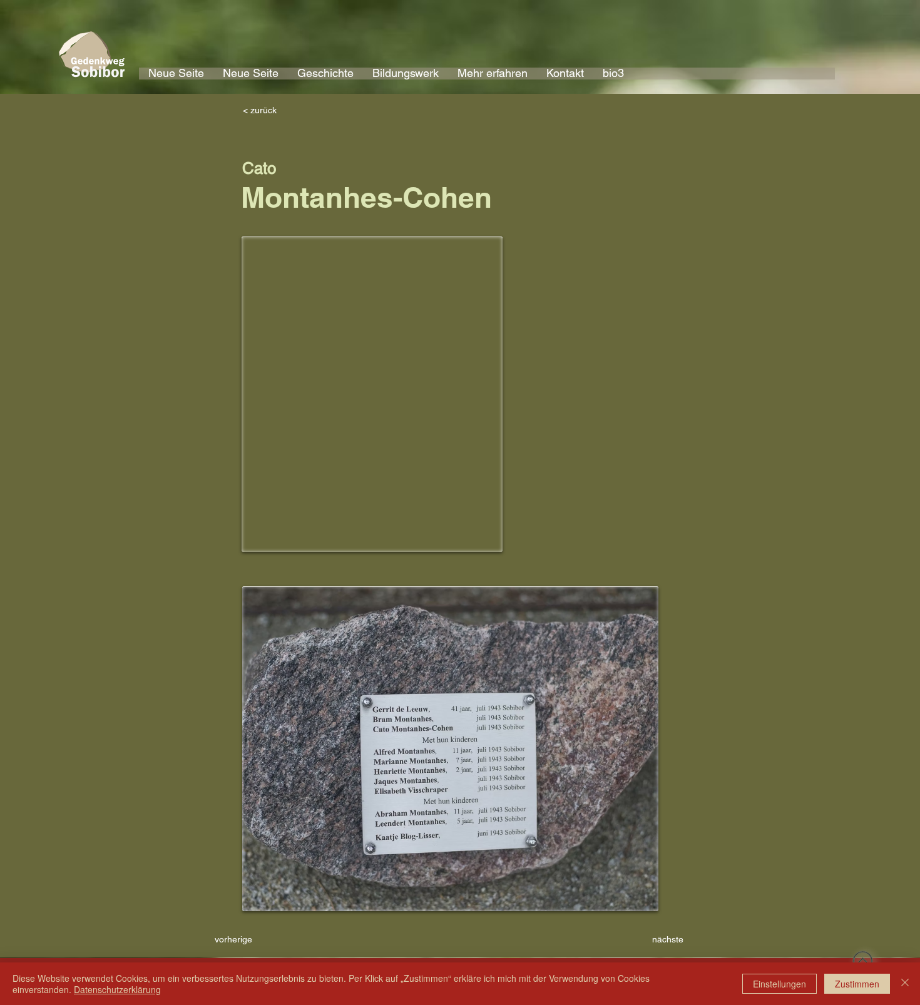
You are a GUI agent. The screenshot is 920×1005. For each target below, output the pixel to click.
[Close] (904, 983)
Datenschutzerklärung (117, 989)
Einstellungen (779, 983)
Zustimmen (857, 983)
